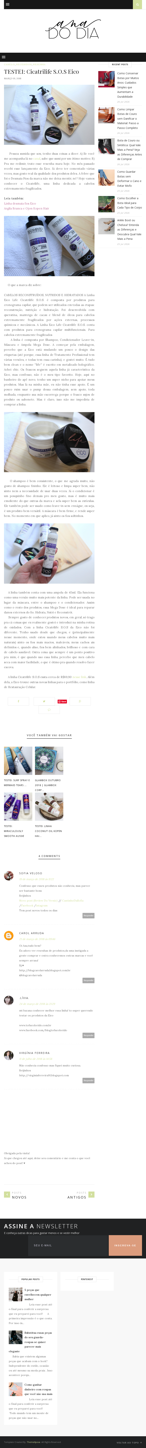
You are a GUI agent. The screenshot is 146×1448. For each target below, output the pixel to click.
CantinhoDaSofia (72, 900)
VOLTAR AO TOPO (128, 1442)
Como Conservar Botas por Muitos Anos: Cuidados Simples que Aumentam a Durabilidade (128, 84)
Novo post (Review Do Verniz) (38, 900)
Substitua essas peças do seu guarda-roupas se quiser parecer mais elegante (30, 1342)
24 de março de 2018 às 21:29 (37, 1004)
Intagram (42, 905)
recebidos (24, 64)
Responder (89, 916)
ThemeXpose (33, 1442)
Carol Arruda (31, 933)
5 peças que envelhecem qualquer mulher (38, 1294)
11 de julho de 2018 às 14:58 (35, 1059)
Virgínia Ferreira (34, 1053)
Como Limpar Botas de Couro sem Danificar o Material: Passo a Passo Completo (128, 118)
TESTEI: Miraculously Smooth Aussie (14, 831)
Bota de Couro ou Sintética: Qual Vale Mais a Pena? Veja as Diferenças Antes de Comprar (129, 150)
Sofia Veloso (30, 873)
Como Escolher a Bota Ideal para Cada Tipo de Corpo (129, 202)
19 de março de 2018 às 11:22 (36, 879)
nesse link (79, 677)
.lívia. (24, 998)
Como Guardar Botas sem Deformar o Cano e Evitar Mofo (129, 178)
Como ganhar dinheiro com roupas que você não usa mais (38, 1389)
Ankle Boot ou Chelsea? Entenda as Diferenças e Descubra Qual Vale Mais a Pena (129, 229)
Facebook (27, 905)
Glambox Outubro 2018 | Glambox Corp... (48, 785)
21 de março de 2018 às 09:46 (37, 939)
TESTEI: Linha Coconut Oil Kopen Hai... (48, 831)
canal (36, 158)
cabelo (9, 64)
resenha (39, 64)
